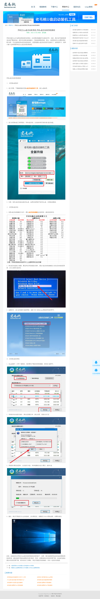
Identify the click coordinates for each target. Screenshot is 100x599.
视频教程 (42, 7)
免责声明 (41, 596)
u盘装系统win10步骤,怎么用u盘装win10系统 (22, 565)
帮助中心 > (12, 25)
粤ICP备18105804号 (57, 594)
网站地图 (58, 596)
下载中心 (54, 7)
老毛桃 (10, 5)
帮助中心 (65, 7)
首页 (6, 25)
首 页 (33, 7)
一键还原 (52, 596)
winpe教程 (89, 7)
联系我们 (46, 596)
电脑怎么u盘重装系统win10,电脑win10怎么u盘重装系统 (25, 567)
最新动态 (76, 7)
